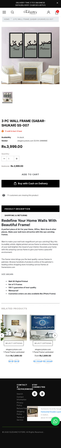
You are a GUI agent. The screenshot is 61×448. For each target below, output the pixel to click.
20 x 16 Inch (37, 361)
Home (6, 19)
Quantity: (5, 154)
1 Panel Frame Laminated (13, 352)
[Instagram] (42, 393)
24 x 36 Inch (47, 361)
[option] (30, 56)
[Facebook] (34, 393)
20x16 (11, 361)
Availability (6, 137)
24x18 (16, 361)
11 (8, 195)
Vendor (4, 141)
